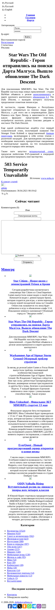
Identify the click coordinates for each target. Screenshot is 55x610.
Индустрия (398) (15, 541)
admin (4, 188)
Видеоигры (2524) (16, 531)
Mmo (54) (11, 560)
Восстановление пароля (13, 40)
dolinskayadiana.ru (23, 602)
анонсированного (42, 94)
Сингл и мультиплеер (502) (20, 536)
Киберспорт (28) (15, 565)
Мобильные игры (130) (18, 554)
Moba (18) (12, 568)
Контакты (12, 594)
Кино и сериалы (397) (18, 544)
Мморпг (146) (14, 552)
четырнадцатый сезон (41, 151)
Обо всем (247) (14, 546)
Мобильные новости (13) (19, 575)
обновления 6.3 (41, 97)
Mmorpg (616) (14, 533)
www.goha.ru (47, 178)
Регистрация (7, 42)
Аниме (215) (13, 549)
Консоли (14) (13, 570)
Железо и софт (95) (16, 557)
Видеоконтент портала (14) (20, 573)
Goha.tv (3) (12, 578)
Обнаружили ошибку (17, 597)
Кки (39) (11, 562)
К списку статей (9, 181)
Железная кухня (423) (17, 539)
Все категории (14, 581)
